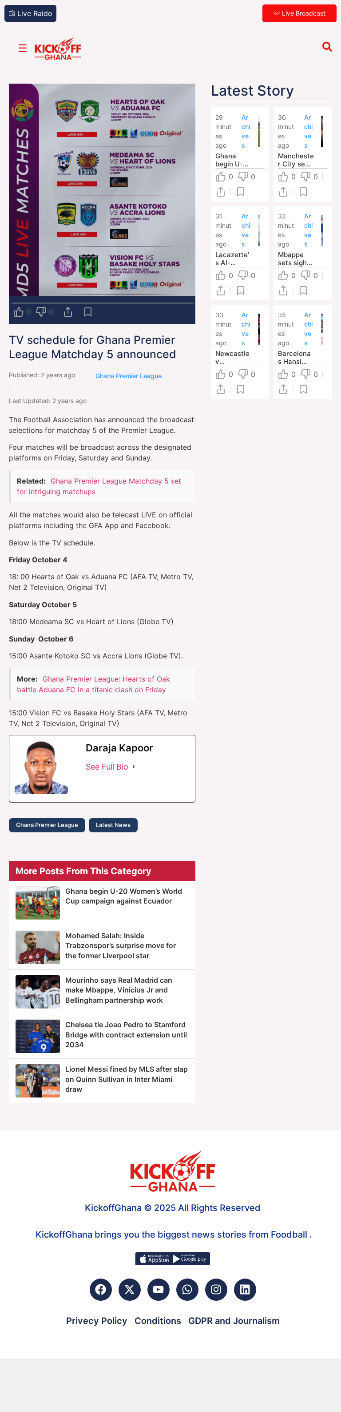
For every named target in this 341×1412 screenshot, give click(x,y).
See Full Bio (107, 766)
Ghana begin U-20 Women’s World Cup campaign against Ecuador (233, 160)
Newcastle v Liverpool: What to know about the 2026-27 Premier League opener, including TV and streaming (232, 358)
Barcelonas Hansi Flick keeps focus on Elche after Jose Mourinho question (296, 358)
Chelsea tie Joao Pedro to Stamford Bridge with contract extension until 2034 (126, 1034)
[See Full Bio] (133, 767)
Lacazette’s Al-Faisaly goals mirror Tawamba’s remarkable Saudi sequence (233, 259)
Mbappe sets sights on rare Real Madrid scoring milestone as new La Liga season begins (295, 259)
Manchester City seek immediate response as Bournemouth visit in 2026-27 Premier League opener (296, 160)
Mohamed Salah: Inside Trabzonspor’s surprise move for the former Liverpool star (120, 945)
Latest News (113, 824)
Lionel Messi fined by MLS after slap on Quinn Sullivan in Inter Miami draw (126, 1079)
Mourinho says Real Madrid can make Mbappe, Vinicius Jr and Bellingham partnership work (118, 990)
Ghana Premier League (47, 824)
